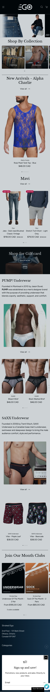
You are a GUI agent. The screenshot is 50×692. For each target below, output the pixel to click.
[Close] (46, 657)
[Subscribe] (44, 682)
